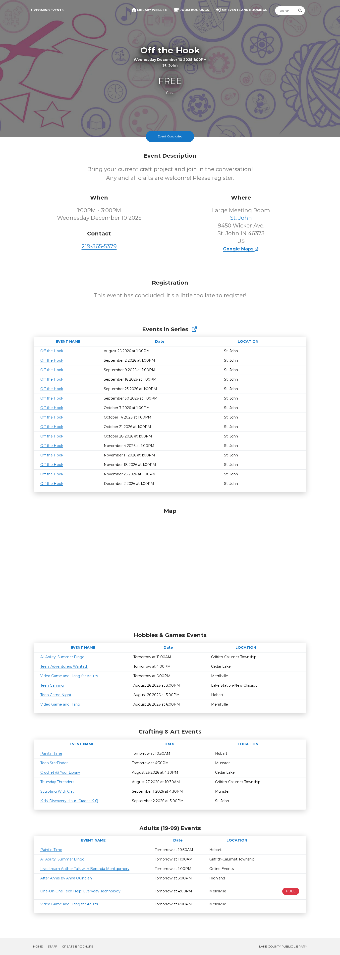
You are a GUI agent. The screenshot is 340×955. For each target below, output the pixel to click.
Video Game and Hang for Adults (69, 676)
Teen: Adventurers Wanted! (64, 666)
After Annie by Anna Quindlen (66, 878)
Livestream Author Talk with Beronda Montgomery (84, 868)
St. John (241, 217)
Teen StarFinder (54, 763)
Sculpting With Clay (57, 791)
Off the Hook (51, 351)
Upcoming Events (47, 10)
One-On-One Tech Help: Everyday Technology (80, 891)
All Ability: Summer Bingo (62, 657)
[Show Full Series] (194, 329)
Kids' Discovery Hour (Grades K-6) (69, 801)
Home (38, 946)
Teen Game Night (55, 695)
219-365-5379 (99, 246)
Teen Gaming (52, 685)
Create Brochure (77, 946)
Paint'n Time (51, 753)
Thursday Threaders (57, 782)
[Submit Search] (300, 10)
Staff (52, 946)
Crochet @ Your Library (60, 772)
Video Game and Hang (60, 704)
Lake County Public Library (283, 946)
